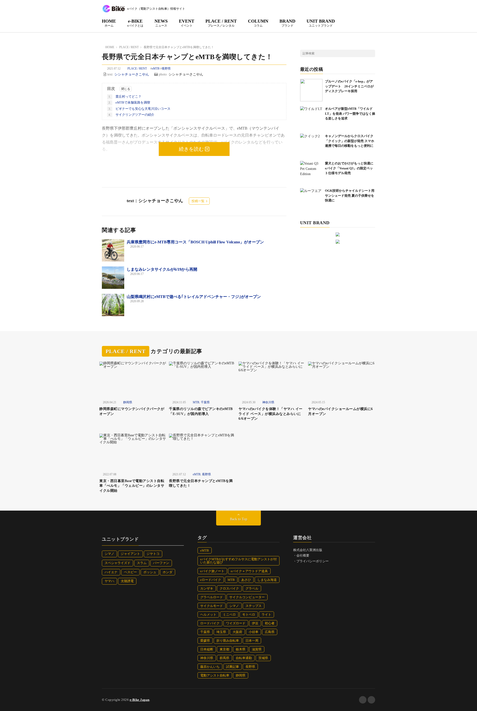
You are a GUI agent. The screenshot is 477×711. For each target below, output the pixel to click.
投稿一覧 (198, 201)
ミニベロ (229, 614)
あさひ (246, 580)
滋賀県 (257, 649)
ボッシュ (149, 572)
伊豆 (255, 623)
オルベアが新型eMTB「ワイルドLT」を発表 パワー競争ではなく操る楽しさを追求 (350, 113)
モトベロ (248, 614)
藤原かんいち (210, 667)
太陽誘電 (127, 581)
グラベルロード (211, 597)
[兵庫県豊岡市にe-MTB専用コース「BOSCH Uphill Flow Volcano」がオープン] (113, 250)
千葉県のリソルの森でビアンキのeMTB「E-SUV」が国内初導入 (201, 411)
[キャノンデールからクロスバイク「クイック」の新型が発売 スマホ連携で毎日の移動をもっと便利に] (311, 145)
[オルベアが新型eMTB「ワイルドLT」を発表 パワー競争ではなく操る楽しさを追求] (311, 117)
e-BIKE (135, 23)
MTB (196, 402)
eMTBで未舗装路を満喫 (129, 102)
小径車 (253, 632)
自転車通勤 (244, 658)
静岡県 (127, 402)
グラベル (251, 588)
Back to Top (238, 519)
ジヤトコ (153, 554)
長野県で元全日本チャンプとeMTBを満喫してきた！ (201, 483)
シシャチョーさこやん (131, 74)
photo (162, 74)
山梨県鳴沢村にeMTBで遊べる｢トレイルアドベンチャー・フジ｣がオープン (194, 297)
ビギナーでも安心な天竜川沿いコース (139, 109)
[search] (371, 53)
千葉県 (205, 402)
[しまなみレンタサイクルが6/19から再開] (113, 277)
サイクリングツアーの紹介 (131, 114)
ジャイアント (130, 554)
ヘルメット (208, 614)
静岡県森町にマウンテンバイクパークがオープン (131, 411)
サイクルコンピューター (247, 597)
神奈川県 (268, 402)
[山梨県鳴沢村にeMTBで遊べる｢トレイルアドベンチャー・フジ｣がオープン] (113, 305)
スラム (142, 563)
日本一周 (251, 640)
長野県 (166, 68)
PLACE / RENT (221, 23)
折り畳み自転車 (227, 640)
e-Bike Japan (140, 700)
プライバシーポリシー (312, 561)
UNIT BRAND (321, 23)
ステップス (253, 606)
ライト (266, 614)
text (109, 74)
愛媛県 (205, 640)
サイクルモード (211, 606)
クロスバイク (229, 588)
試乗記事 (232, 667)
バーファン (161, 563)
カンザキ (206, 588)
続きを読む (192, 149)
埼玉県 (221, 632)
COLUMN (258, 23)
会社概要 (302, 555)
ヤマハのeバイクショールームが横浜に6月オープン (340, 411)
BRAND (287, 23)
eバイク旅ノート (212, 571)
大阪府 (237, 632)
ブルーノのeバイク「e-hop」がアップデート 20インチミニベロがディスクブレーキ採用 (349, 86)
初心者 (270, 623)
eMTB (155, 68)
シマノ (109, 554)
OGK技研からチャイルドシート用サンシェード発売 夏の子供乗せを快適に (349, 195)
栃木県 (240, 649)
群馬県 (224, 658)
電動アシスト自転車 (214, 675)
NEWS (161, 23)
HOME (109, 23)
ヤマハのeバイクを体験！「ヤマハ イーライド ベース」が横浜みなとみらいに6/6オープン (270, 413)
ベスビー (130, 572)
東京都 (224, 649)
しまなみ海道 (267, 580)
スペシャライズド (117, 563)
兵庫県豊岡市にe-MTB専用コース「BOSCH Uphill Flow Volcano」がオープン (195, 242)
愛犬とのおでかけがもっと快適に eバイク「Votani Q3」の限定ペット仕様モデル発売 (351, 168)
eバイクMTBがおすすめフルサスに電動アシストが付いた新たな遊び (238, 560)
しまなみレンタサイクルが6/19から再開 (162, 269)
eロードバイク (210, 580)
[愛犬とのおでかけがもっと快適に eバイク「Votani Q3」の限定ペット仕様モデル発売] (311, 172)
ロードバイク (210, 623)
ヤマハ (109, 581)
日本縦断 (206, 649)
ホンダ (167, 572)
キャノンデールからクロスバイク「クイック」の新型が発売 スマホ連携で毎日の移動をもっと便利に (349, 141)
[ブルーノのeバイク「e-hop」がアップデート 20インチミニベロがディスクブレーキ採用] (311, 90)
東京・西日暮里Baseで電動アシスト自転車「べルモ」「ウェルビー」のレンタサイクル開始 (131, 485)
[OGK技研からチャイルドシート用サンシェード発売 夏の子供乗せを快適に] (311, 199)
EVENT (186, 23)
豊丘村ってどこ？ (125, 96)
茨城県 (263, 658)
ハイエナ (111, 572)
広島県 (270, 632)
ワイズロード (235, 623)
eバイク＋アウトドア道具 (249, 571)
